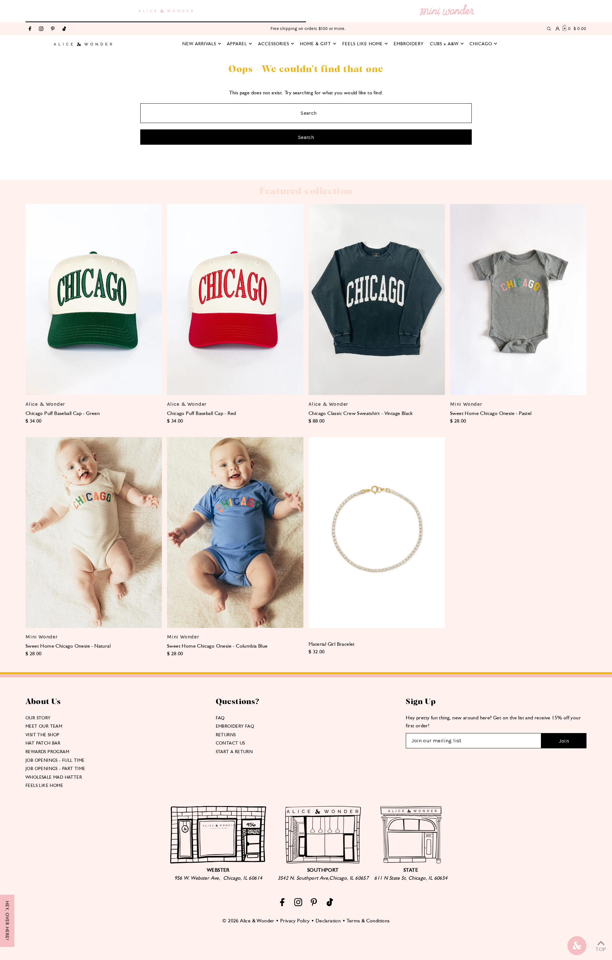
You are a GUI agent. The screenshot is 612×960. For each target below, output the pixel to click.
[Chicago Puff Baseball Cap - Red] (235, 299)
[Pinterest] (53, 29)
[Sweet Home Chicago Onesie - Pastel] (518, 299)
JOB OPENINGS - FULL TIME (55, 760)
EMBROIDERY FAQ (235, 726)
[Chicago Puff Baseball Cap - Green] (94, 299)
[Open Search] (549, 29)
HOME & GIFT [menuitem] (315, 43)
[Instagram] (41, 29)
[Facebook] (30, 29)
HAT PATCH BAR (43, 742)
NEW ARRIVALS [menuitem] (199, 43)
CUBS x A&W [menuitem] (444, 43)
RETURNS (226, 734)
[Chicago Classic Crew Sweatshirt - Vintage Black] (377, 299)
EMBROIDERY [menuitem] (409, 43)
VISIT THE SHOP (43, 734)
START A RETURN (234, 751)
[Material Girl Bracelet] (377, 532)
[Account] (557, 29)
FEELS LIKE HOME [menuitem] (362, 43)
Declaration (328, 921)
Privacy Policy (295, 921)
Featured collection (306, 191)
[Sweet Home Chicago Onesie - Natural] (94, 532)
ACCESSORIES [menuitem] (273, 43)
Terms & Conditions (368, 921)
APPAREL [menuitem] (237, 43)
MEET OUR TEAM (44, 726)
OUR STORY (38, 717)
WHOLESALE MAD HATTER (54, 777)
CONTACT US (230, 742)
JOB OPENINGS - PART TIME (55, 768)
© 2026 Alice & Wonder (248, 921)
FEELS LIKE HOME (44, 785)
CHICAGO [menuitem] (481, 43)
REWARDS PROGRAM (47, 751)
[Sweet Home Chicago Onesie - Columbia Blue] (235, 532)
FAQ (220, 717)
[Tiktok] (64, 29)
